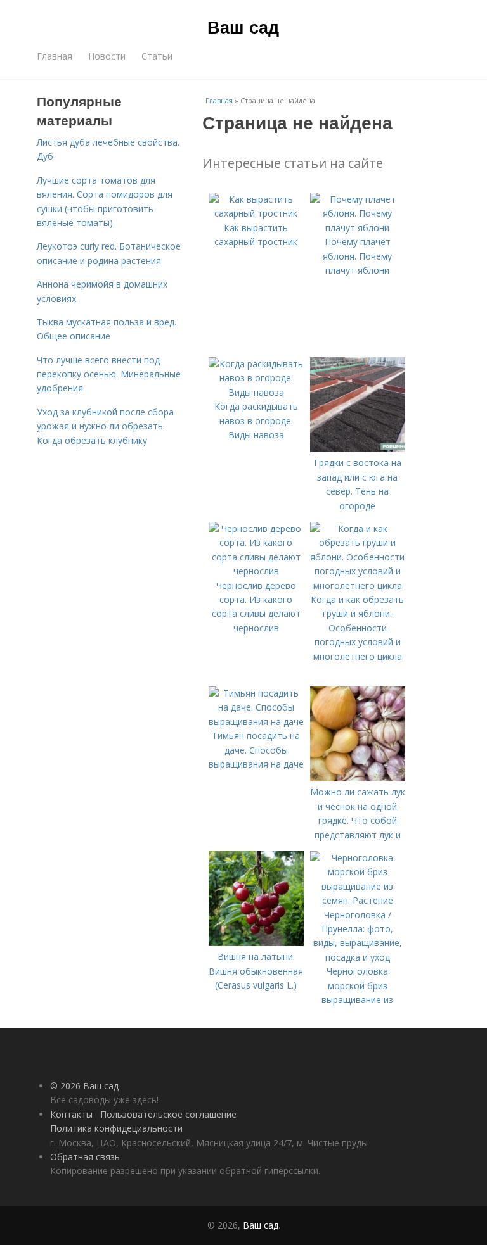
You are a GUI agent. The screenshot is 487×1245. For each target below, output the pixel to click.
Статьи (156, 56)
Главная (54, 56)
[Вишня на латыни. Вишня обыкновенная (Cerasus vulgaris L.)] (256, 943)
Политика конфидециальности (116, 1128)
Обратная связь (85, 1157)
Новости (107, 56)
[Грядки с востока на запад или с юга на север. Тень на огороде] (357, 449)
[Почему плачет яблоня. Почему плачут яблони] (357, 228)
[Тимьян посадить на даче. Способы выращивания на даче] (256, 722)
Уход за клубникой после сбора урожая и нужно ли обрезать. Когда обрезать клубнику (105, 426)
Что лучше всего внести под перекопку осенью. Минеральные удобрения (109, 374)
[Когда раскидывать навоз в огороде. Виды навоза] (256, 392)
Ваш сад (243, 27)
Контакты (71, 1114)
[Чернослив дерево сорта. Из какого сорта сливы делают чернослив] (256, 571)
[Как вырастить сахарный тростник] (256, 213)
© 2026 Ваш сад (84, 1086)
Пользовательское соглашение (168, 1114)
